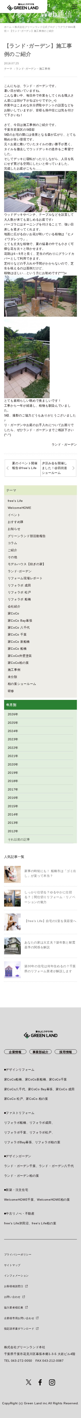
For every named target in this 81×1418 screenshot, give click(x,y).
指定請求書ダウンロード (19, 1328)
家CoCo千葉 (58, 1079)
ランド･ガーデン (26, 68)
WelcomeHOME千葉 (19, 1199)
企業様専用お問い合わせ (19, 1318)
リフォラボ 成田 (19, 585)
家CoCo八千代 (14, 1089)
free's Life (15, 501)
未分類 (12, 677)
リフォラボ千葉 (15, 1132)
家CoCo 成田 (65, 1089)
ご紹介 (12, 550)
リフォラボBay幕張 (18, 1142)
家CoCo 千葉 (17, 634)
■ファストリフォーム (19, 1113)
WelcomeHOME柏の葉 (53, 1199)
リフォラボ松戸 (40, 1132)
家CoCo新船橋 (35, 1079)
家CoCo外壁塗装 (20, 655)
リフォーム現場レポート (25, 578)
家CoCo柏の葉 (18, 662)
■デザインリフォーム (19, 1069)
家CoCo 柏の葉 (37, 1098)
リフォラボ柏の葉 (47, 1142)
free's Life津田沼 (16, 1223)
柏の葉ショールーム (22, 684)
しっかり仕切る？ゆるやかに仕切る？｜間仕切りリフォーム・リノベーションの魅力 (49, 897)
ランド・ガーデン (64, 444)
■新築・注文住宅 (16, 1190)
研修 (11, 691)
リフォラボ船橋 (15, 1122)
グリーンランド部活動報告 (27, 536)
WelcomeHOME (19, 507)
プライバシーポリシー (18, 1254)
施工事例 (44, 68)
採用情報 (65, 1052)
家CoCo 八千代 (19, 627)
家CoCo (13, 613)
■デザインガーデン (17, 1156)
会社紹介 (14, 606)
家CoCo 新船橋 (19, 641)
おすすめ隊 (16, 522)
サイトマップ (12, 1265)
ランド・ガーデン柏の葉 (21, 1175)
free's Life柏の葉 (44, 1223)
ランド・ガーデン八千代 (56, 1166)
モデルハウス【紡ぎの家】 (27, 564)
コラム (12, 543)
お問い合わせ (12, 1296)
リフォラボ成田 (40, 1122)
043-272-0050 (21, 1360)
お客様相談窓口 (13, 1286)
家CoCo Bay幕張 (20, 620)
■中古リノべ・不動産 (19, 1213)
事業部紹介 (41, 1052)
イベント (14, 515)
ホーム (8, 27)
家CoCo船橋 (13, 1079)
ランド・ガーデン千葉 (20, 1166)
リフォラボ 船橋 (19, 599)
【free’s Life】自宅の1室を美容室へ (50, 921)
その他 (12, 557)
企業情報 (15, 1052)
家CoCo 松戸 (13, 1098)
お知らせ (14, 529)
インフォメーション (16, 1275)
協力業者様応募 (13, 1307)
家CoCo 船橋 (17, 648)
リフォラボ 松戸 (19, 592)
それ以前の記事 (19, 839)
